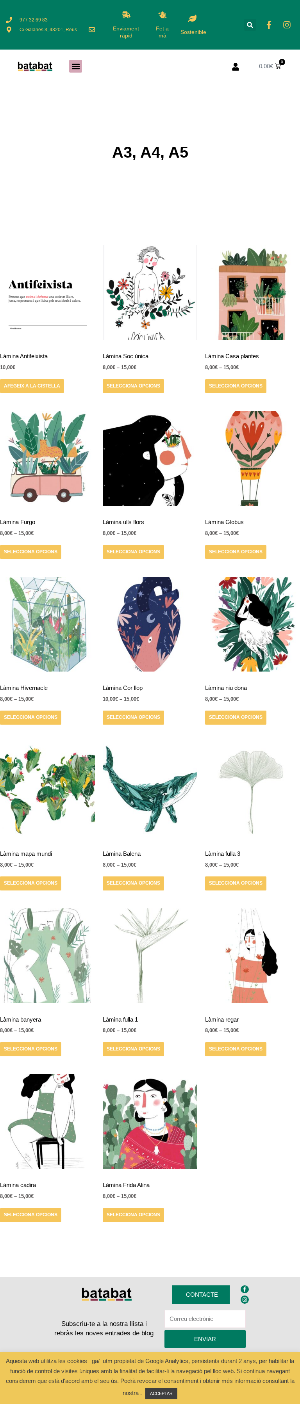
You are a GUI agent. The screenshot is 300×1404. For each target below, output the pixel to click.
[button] (250, 25)
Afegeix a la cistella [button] (32, 386)
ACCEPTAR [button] (161, 1393)
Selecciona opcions (133, 386)
